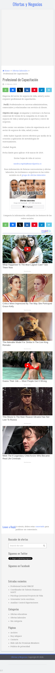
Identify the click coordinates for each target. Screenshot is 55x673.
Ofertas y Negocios (27, 4)
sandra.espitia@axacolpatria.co (27, 231)
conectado (39, 594)
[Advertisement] (27, 36)
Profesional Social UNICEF (22, 653)
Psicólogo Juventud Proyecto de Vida (26, 663)
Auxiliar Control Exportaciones (24, 670)
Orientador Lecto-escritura (22, 666)
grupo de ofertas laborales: (34, 242)
